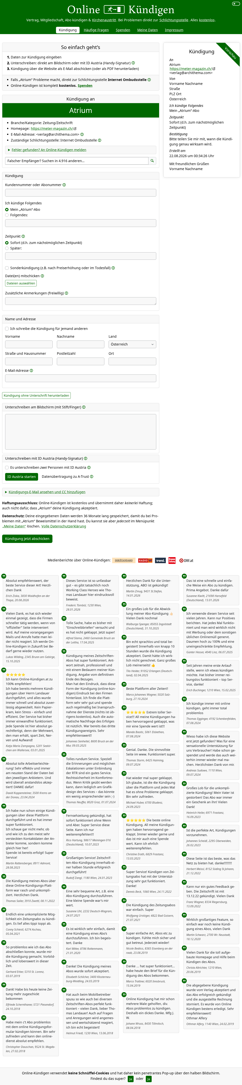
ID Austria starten (21, 476)
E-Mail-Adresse (17, 370)
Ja (130, 1079)
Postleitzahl (66, 353)
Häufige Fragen (96, 30)
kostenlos (207, 20)
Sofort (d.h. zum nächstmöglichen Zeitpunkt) (46, 242)
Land (113, 336)
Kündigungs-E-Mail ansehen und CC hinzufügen (47, 492)
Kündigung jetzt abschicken (27, 538)
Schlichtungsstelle (173, 20)
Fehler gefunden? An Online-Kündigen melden (49, 149)
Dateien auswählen (21, 283)
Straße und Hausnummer (25, 353)
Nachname (65, 336)
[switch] (236, 4)
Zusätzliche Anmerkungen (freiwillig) (34, 293)
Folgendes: (19, 215)
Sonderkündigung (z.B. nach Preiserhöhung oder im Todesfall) (60, 267)
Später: (16, 248)
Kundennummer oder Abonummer (33, 184)
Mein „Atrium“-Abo (25, 209)
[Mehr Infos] (133, 62)
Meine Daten (147, 30)
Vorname (12, 336)
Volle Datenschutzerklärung (63, 526)
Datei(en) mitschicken (22, 275)
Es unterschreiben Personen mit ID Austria (48, 467)
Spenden (123, 30)
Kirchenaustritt (104, 20)
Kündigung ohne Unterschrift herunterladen (36, 395)
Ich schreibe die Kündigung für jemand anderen (49, 328)
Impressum (174, 30)
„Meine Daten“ (14, 526)
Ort (111, 353)
